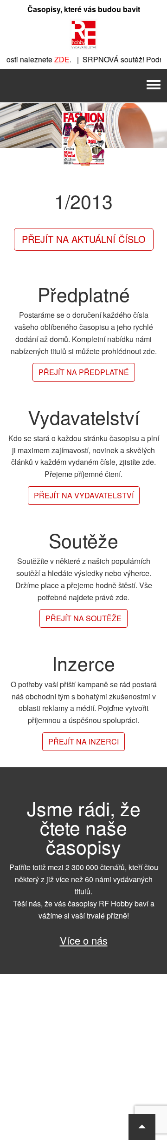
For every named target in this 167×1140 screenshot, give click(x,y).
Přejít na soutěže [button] (83, 618)
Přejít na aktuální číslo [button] (84, 239)
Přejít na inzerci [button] (83, 741)
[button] (141, 1127)
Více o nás (84, 940)
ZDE (57, 59)
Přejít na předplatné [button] (84, 372)
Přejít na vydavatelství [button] (84, 495)
